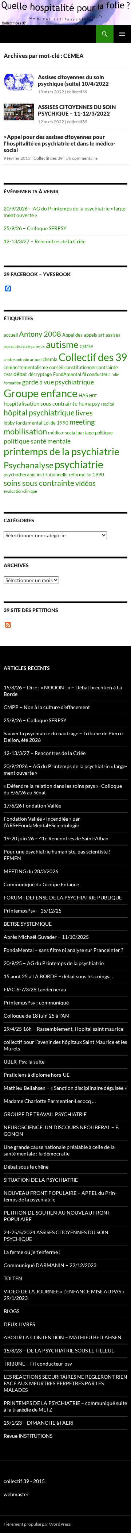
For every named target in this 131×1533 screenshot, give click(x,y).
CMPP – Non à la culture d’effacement (47, 707)
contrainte (107, 367)
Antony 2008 (40, 334)
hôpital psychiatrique (39, 412)
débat (20, 374)
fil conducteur (96, 374)
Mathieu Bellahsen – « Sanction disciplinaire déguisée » (65, 1088)
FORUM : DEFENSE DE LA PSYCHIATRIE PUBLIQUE (63, 897)
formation (12, 382)
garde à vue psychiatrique (58, 382)
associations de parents (24, 346)
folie (115, 374)
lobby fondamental (23, 423)
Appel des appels (79, 335)
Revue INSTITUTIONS (28, 1436)
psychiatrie (79, 464)
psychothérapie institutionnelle (36, 474)
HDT (93, 395)
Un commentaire (82, 158)
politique (104, 432)
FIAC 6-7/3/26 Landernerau (35, 989)
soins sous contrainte (39, 482)
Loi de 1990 (55, 423)
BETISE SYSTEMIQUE (28, 924)
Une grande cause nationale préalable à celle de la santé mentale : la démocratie (59, 1150)
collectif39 (77, 91)
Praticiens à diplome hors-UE (37, 1075)
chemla (50, 359)
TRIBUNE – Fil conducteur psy (38, 1363)
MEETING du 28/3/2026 (31, 871)
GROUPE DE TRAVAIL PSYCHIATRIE (45, 1114)
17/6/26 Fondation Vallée (32, 805)
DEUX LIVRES (19, 1324)
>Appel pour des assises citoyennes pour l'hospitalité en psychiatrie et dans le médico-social (60, 143)
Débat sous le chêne (26, 1167)
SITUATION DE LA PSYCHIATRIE (41, 1180)
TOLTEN (13, 1278)
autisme (62, 344)
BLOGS (11, 1311)
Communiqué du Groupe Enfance (41, 884)
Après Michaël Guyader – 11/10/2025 (46, 937)
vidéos (85, 483)
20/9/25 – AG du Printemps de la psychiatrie (54, 963)
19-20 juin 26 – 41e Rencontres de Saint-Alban (56, 838)
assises (113, 335)
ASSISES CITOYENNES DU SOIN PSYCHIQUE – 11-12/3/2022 (77, 110)
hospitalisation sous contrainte (41, 403)
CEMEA (86, 346)
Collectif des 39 (48, 158)
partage (86, 432)
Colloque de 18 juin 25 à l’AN (36, 1016)
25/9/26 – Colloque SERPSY (35, 228)
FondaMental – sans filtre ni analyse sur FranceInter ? (63, 950)
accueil (11, 335)
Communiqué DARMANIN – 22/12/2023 (50, 1265)
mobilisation (25, 431)
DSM (8, 374)
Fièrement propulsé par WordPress (37, 1524)
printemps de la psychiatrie (61, 451)
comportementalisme (26, 367)
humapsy (89, 403)
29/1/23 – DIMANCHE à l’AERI (39, 1423)
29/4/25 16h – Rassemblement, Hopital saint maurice (63, 1029)
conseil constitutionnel (72, 367)
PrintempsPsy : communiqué (36, 1002)
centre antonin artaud (22, 359)
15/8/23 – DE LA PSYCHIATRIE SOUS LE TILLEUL (59, 1350)
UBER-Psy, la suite (24, 1061)
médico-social (62, 432)
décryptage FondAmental (54, 374)
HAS (83, 395)
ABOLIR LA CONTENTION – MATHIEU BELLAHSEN (63, 1337)
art (101, 335)
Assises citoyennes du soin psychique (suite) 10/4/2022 (73, 80)
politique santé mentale (37, 441)
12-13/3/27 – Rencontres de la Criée (45, 241)
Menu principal (122, 34)
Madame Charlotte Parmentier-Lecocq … (50, 1101)
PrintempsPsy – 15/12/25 (32, 910)
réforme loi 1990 (86, 474)
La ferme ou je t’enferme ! (32, 1252)
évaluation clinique (20, 491)
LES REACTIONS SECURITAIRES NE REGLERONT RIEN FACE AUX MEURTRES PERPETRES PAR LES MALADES (65, 1383)
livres (84, 413)
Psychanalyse (28, 465)
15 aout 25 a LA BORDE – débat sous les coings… (58, 976)
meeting (82, 422)
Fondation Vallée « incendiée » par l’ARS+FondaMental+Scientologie (42, 822)
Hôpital (107, 404)
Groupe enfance (41, 393)
